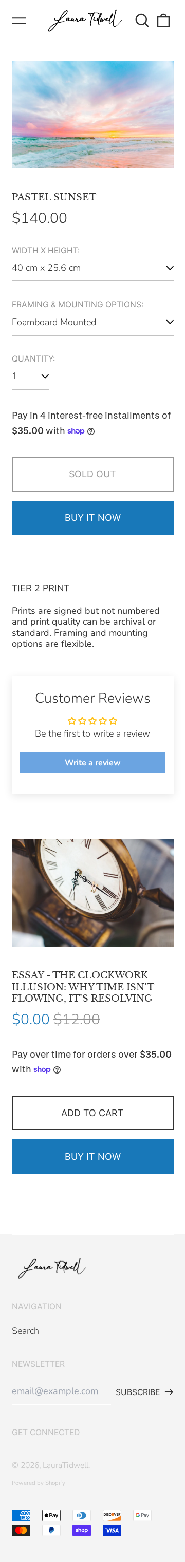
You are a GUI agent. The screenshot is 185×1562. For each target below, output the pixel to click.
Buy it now (93, 517)
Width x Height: (46, 250)
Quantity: (33, 359)
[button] (142, 20)
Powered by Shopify (38, 1483)
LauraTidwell (65, 1465)
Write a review (93, 762)
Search (25, 1331)
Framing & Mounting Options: (77, 304)
